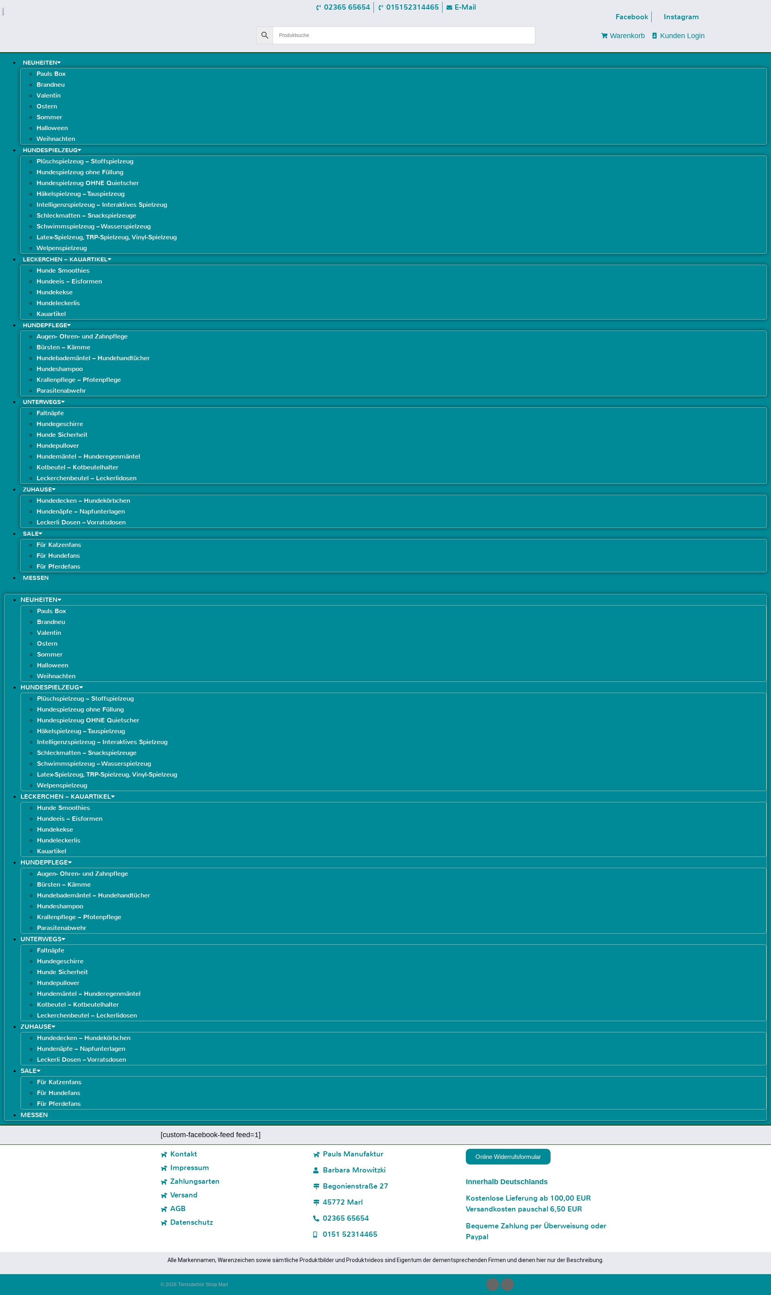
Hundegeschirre (60, 424)
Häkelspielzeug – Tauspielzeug (80, 194)
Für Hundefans (58, 555)
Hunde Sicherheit (62, 434)
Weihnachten (56, 139)
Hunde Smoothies (63, 270)
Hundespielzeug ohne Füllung (80, 172)
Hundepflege (45, 325)
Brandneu (51, 84)
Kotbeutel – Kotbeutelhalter (77, 467)
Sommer (49, 117)
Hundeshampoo (60, 369)
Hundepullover (58, 445)
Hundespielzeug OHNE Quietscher (88, 183)
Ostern (47, 106)
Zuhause (37, 489)
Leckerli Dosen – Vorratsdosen (81, 522)
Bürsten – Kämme (63, 347)
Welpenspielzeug (62, 248)
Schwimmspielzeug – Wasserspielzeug (94, 226)
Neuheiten (40, 63)
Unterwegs (42, 402)
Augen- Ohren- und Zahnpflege (82, 336)
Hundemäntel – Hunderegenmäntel (88, 456)
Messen (36, 578)
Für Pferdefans (58, 566)
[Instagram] (507, 1284)
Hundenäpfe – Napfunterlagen (81, 511)
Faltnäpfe (50, 413)
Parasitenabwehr (61, 390)
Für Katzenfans (59, 544)
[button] (385, 588)
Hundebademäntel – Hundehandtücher (93, 358)
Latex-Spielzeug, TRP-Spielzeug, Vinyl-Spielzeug (107, 237)
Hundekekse (55, 292)
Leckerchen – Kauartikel (65, 259)
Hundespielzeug (50, 150)
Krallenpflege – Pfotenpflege (79, 379)
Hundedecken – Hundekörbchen (83, 500)
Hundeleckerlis (58, 303)
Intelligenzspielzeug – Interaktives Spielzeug (102, 204)
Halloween (52, 128)
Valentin (49, 95)
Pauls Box (51, 73)
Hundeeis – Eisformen (69, 281)
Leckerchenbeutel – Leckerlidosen (87, 478)
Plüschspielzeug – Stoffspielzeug (85, 161)
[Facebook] (492, 1284)
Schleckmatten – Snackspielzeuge (86, 215)
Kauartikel (51, 314)
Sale (31, 534)
